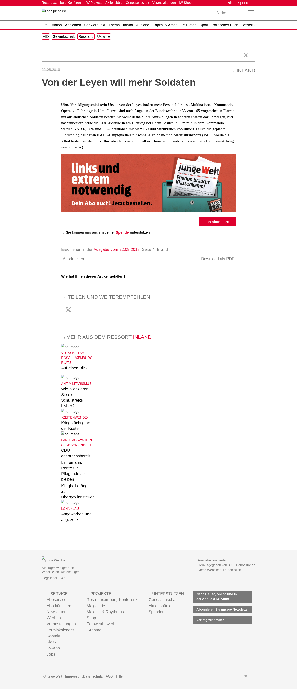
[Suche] (244, 13)
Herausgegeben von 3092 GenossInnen (226, 565)
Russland (86, 36)
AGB (109, 676)
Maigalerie (96, 606)
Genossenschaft (137, 2)
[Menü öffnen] (251, 13)
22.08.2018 (51, 70)
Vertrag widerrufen (210, 620)
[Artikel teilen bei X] (246, 55)
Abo (231, 3)
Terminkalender (60, 630)
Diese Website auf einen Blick (219, 570)
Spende (244, 3)
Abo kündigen (59, 606)
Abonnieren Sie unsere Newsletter (222, 609)
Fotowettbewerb (101, 624)
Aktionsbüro (114, 2)
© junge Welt (52, 676)
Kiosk (51, 642)
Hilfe (119, 676)
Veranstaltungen (164, 2)
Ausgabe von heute (212, 560)
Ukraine (103, 36)
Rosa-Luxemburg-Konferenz (62, 2)
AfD (46, 36)
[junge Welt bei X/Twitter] (246, 676)
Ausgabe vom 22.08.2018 (117, 249)
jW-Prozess (94, 2)
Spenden (156, 612)
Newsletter (56, 612)
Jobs (51, 654)
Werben (54, 618)
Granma (94, 630)
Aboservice (56, 599)
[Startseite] (55, 14)
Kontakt (53, 636)
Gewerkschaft (64, 36)
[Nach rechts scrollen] (253, 25)
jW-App (53, 648)
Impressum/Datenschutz (84, 676)
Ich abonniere (217, 222)
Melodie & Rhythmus (105, 612)
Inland (246, 70)
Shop (91, 618)
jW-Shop (185, 2)
